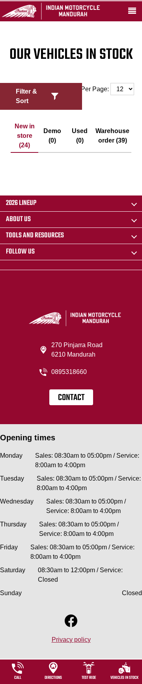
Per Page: (95, 89)
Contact (71, 397)
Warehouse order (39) (112, 136)
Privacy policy (71, 639)
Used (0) (80, 136)
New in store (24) (25, 135)
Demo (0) (52, 136)
